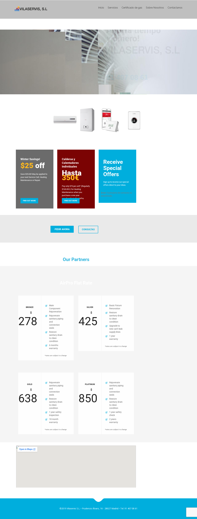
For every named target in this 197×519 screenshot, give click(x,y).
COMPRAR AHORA (37, 80)
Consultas (88, 229)
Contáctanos (175, 7)
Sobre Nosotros (155, 7)
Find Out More (29, 201)
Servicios (113, 7)
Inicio (101, 7)
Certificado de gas (132, 7)
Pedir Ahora (62, 229)
